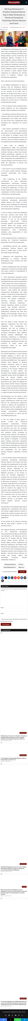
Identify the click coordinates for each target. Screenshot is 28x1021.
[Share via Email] (25, 577)
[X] (5, 577)
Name (2, 607)
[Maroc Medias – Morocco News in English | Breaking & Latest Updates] (14, 2)
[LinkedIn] (9, 577)
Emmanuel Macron (10, 564)
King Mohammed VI (10, 567)
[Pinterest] (15, 577)
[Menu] (1, 3)
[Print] (2, 580)
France (21, 564)
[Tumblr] (12, 577)
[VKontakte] (21, 577)
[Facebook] (2, 577)
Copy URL (22, 571)
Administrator (5, 27)
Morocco (21, 567)
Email (2, 613)
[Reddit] (18, 577)
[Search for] (26, 3)
